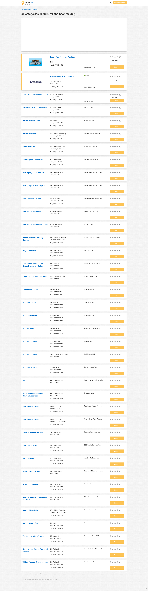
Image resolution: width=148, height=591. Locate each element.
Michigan (25, 574)
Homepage (114, 60)
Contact (49, 579)
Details (116, 67)
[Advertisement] (74, 34)
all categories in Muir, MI (30, 9)
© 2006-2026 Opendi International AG (34, 579)
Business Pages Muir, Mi (37, 574)
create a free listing (119, 2)
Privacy (55, 579)
